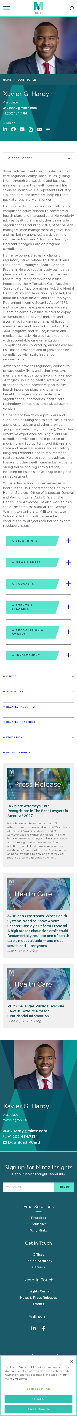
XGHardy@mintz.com (20, 108)
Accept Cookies (38, 1409)
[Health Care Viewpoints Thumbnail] (38, 894)
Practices (38, 1217)
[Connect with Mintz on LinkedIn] (34, 1330)
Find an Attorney (38, 1261)
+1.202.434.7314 (22, 1137)
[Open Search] (71, 8)
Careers (38, 1267)
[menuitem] (8, 79)
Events (38, 1304)
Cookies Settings (38, 1389)
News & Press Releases (38, 1297)
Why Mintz (38, 1230)
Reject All (38, 1399)
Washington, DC (15, 1120)
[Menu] (7, 8)
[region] (38, 1385)
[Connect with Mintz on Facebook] (43, 1330)
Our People (26, 79)
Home (7, 79)
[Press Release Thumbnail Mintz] (38, 784)
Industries (39, 1224)
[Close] (71, 1361)
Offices (38, 1254)
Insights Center (38, 1291)
